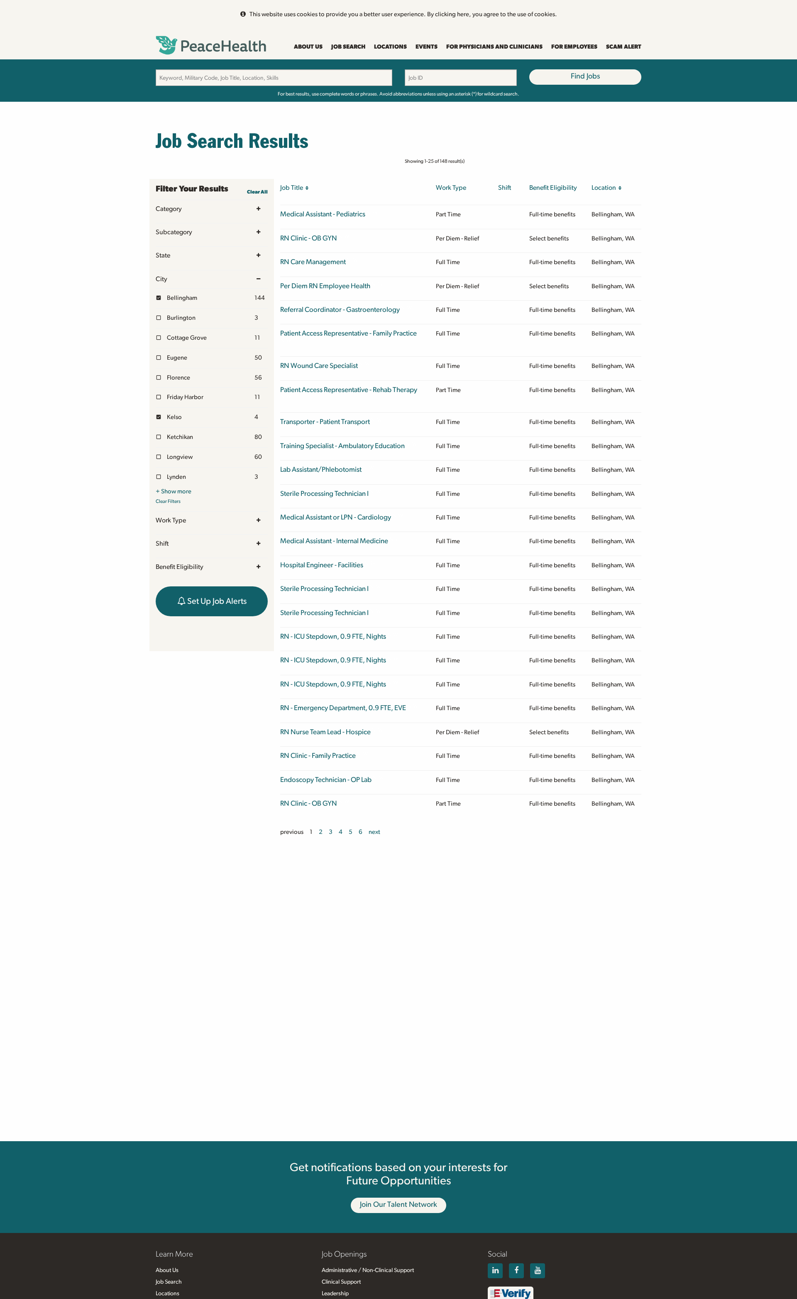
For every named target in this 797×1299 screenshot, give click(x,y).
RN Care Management (313, 261)
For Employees (574, 47)
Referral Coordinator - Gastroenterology (340, 309)
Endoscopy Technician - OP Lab (326, 779)
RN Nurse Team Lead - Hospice (325, 731)
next (374, 832)
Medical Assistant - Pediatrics (322, 214)
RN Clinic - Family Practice (318, 755)
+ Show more (173, 491)
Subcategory (174, 232)
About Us (308, 47)
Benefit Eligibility (179, 567)
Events (427, 47)
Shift (162, 543)
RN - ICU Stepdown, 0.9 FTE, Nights (333, 636)
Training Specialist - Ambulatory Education (342, 445)
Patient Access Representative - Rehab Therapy (348, 389)
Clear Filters (168, 501)
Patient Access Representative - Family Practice (348, 333)
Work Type (171, 520)
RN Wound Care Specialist (319, 365)
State (163, 255)
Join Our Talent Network (398, 1204)
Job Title (293, 187)
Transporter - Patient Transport (325, 421)
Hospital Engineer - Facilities (321, 565)
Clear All (257, 191)
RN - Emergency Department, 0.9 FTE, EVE (343, 707)
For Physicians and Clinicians (494, 47)
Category (169, 209)
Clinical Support (341, 1282)
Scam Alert (623, 47)
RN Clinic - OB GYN (308, 238)
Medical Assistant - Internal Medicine (334, 540)
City (161, 279)
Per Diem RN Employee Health (325, 285)
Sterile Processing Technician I (324, 493)
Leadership (335, 1294)
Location (605, 187)
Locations (390, 47)
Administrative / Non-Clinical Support (368, 1270)
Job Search (348, 47)
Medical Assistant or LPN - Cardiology (335, 517)
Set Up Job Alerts (216, 601)
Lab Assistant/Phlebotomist (321, 469)
